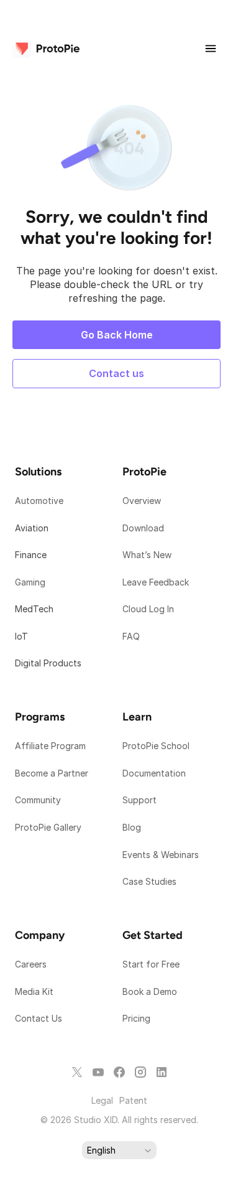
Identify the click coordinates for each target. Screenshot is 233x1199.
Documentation (155, 773)
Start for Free (151, 964)
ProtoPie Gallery (48, 827)
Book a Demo (149, 991)
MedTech (34, 609)
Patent (133, 1100)
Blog (133, 827)
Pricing (136, 1018)
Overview (141, 500)
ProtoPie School (156, 745)
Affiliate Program (50, 745)
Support (140, 800)
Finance (31, 554)
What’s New (146, 554)
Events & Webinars (160, 854)
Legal (102, 1100)
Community (38, 800)
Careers (31, 964)
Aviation (31, 528)
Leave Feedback (155, 582)
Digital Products (48, 663)
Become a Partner (51, 773)
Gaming (30, 582)
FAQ (131, 636)
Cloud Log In (148, 609)
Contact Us (38, 1018)
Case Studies (149, 881)
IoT (21, 636)
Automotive (39, 500)
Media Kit (35, 991)
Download (143, 528)
